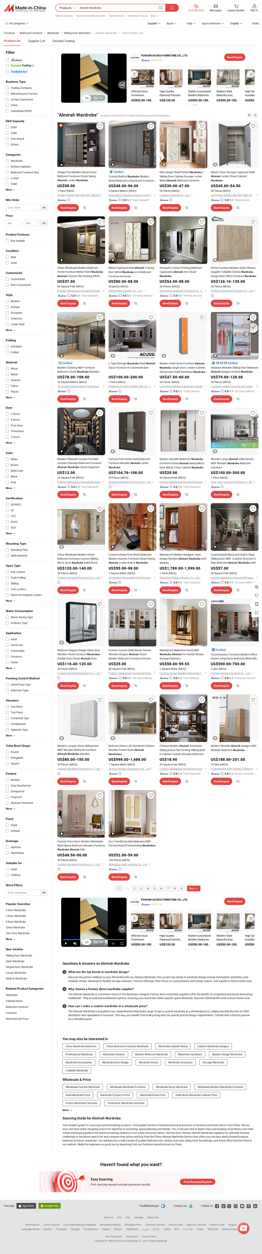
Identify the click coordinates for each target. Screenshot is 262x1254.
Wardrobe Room (148, 1062)
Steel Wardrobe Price (78, 1095)
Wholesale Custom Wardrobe (83, 1087)
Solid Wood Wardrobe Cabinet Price (196, 1095)
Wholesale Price (133, 1224)
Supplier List (36, 41)
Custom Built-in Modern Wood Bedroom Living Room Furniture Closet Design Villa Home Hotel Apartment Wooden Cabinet (131, 179)
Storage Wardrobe (213, 1062)
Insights (232, 1224)
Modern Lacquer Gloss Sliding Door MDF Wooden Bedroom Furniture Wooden (78, 750)
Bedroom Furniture (17, 1007)
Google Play (49, 1206)
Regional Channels (196, 1224)
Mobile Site (153, 1217)
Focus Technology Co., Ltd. (133, 1240)
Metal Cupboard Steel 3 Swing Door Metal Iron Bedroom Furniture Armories (131, 272)
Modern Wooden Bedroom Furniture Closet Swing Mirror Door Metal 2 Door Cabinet (182, 463)
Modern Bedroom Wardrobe (151, 1054)
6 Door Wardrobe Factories (81, 1103)
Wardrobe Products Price (115, 1095)
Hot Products (32, 1224)
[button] (134, 74)
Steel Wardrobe (116, 15)
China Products (51, 1224)
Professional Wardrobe (79, 1054)
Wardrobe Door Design (115, 1062)
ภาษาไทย (188, 1229)
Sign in (254, 10)
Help (189, 23)
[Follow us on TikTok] (224, 1206)
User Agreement (113, 1236)
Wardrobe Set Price (17, 1019)
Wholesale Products (110, 1224)
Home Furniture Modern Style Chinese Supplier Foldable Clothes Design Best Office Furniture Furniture (233, 272)
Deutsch (118, 1229)
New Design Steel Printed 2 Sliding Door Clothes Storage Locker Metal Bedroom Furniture (182, 176)
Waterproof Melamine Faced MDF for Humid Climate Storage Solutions (182, 654)
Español (47, 1229)
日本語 (167, 1229)
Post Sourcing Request (198, 1181)
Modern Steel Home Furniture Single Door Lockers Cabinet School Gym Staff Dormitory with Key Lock (182, 367)
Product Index (217, 1224)
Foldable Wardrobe (77, 1070)
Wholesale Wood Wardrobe (172, 1087)
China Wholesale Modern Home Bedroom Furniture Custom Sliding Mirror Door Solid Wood (77, 559)
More (66, 1110)
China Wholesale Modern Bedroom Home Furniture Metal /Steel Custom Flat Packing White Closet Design (80, 272)
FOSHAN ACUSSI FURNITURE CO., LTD (164, 55)
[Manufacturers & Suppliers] (25, 8)
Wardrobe (11, 995)
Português (61, 1229)
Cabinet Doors (14, 1001)
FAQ (119, 1217)
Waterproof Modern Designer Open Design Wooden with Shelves (183, 559)
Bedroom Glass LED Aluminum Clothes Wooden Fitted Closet (131, 750)
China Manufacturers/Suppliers (79, 1224)
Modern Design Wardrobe (227, 1054)
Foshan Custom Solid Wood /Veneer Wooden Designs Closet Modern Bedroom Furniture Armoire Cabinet (130, 654)
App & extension (211, 23)
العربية (145, 1229)
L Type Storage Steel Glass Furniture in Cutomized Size (132, 365)
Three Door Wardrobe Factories (125, 1103)
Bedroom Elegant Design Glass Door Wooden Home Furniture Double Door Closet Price (78, 654)
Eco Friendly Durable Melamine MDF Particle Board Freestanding (132, 843)
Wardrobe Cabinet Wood (172, 1046)
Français (75, 1229)
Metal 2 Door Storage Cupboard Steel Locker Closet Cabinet (233, 176)
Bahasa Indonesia (231, 1229)
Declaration (132, 1236)
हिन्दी (177, 1229)
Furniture (11, 1013)
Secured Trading (64, 41)
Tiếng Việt (212, 1229)
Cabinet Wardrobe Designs (213, 1046)
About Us (108, 1217)
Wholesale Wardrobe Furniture (128, 1087)
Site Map (138, 1217)
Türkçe (200, 1229)
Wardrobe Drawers (114, 1054)
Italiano (106, 1229)
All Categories (17, 23)
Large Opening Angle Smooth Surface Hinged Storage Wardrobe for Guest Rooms (213, 93)
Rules (255, 23)
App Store (26, 1206)
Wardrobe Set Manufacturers (91, 15)
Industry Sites (176, 1224)
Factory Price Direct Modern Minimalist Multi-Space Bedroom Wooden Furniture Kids (81, 845)
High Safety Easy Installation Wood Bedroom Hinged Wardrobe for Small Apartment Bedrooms (185, 93)
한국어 (156, 1229)
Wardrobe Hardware (190, 1054)
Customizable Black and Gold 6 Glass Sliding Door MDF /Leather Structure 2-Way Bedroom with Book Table (234, 559)
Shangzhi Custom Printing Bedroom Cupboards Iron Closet (181, 272)
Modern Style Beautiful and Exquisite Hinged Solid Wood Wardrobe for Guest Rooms (155, 93)
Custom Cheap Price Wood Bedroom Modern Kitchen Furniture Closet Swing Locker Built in (132, 558)
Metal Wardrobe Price (152, 1095)
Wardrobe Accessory (180, 1062)
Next (192, 888)
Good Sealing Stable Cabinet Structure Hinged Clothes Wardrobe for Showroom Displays (241, 93)
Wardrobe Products (138, 15)
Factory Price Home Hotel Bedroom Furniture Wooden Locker (129, 463)
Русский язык (91, 1229)
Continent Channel (155, 1224)
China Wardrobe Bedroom (81, 1046)
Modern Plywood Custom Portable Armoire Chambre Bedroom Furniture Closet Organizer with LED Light (79, 463)
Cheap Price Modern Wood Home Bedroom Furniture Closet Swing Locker (76, 176)
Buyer (170, 23)
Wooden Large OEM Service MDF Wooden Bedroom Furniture (232, 463)
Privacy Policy (149, 1236)
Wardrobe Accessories (79, 1062)
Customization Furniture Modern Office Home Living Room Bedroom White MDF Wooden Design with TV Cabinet (234, 656)
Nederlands (132, 1229)
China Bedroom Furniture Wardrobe (127, 1046)
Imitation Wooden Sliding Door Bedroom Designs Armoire (234, 369)
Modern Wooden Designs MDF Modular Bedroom (234, 748)
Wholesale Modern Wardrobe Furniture (220, 1087)
